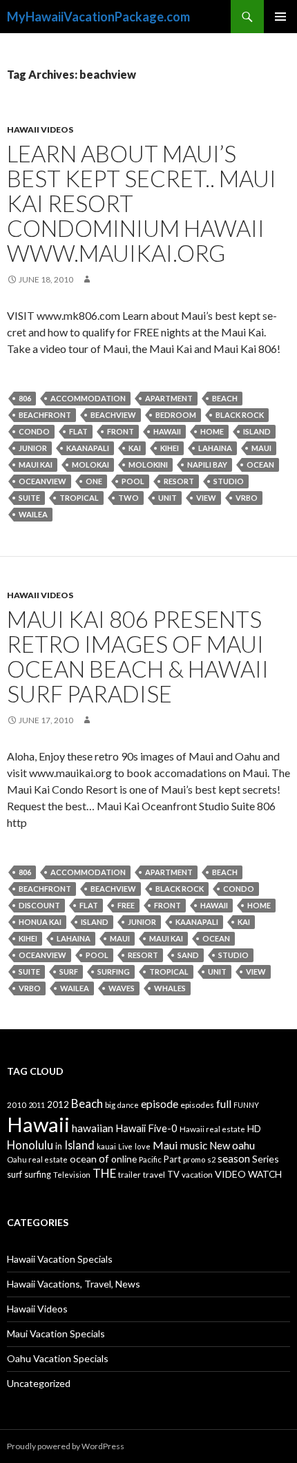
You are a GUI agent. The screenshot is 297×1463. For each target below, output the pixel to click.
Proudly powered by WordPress (65, 1446)
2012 (58, 1104)
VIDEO (230, 1174)
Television (71, 1174)
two (128, 497)
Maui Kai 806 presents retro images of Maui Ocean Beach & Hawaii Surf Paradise (138, 656)
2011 (36, 1104)
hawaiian (92, 1128)
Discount (39, 905)
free (126, 905)
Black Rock (239, 414)
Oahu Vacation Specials (57, 1358)
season (234, 1158)
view (206, 497)
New (219, 1145)
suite (29, 497)
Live (125, 1146)
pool (133, 481)
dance (128, 1104)
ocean (260, 464)
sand (188, 954)
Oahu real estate (37, 1159)
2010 (16, 1104)
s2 (211, 1159)
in (58, 1146)
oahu (243, 1144)
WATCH (265, 1174)
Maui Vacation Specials (56, 1333)
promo (194, 1159)
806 (25, 398)
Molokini (148, 464)
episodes (197, 1105)
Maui (261, 447)
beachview (113, 414)
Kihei (169, 447)
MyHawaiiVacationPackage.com (98, 16)
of (104, 1158)
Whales (170, 988)
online (124, 1159)
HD (254, 1128)
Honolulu (30, 1145)
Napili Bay (207, 464)
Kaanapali (87, 447)
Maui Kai (35, 464)
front (120, 431)
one (94, 481)
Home (212, 431)
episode (159, 1103)
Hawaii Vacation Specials (60, 1259)
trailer (129, 1174)
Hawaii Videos (40, 129)
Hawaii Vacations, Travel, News (73, 1284)
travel (154, 1174)
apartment (169, 398)
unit (167, 497)
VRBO (247, 497)
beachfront (45, 414)
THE (104, 1173)
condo (34, 431)
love (143, 1146)
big (110, 1104)
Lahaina (215, 447)
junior (33, 447)
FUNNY (246, 1104)
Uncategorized (38, 1383)
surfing (113, 971)
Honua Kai (40, 921)
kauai (106, 1146)
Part (172, 1159)
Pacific (150, 1159)
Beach (225, 398)
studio (228, 481)
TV (173, 1174)
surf (68, 971)
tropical (79, 497)
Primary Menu (280, 16)
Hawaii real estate (212, 1129)
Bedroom (175, 414)
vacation (197, 1174)
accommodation (88, 398)
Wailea (33, 514)
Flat (78, 431)
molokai (90, 464)
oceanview (42, 481)
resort (179, 481)
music (193, 1145)
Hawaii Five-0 (146, 1128)
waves (121, 988)
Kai (134, 447)
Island (257, 431)
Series (265, 1159)
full (223, 1103)
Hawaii (167, 431)
